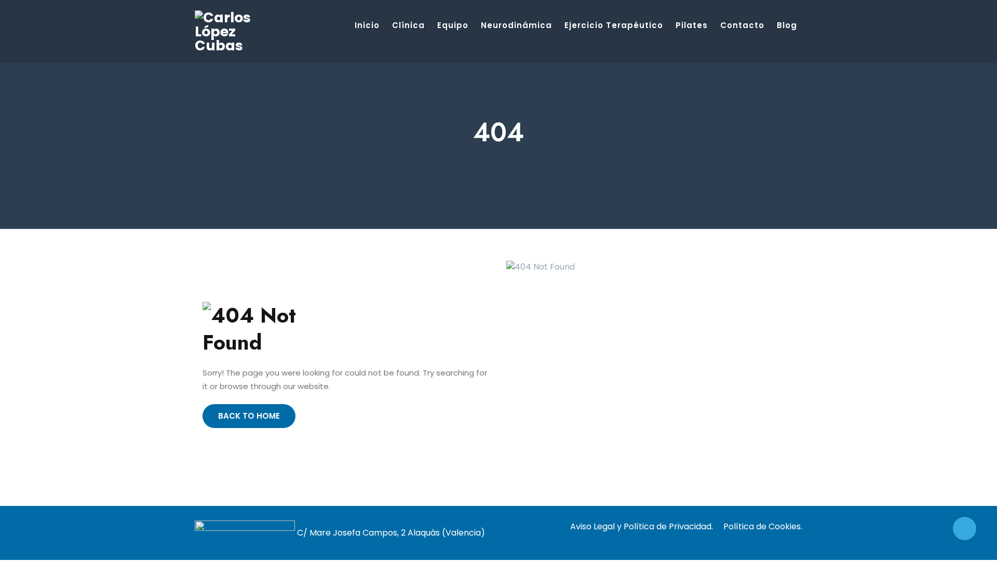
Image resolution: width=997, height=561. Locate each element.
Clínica (408, 25)
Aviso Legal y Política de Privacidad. (641, 526)
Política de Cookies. (762, 526)
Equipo (452, 25)
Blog (787, 25)
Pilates (692, 25)
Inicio (367, 25)
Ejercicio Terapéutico (613, 25)
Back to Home (249, 415)
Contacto (742, 25)
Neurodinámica (516, 25)
